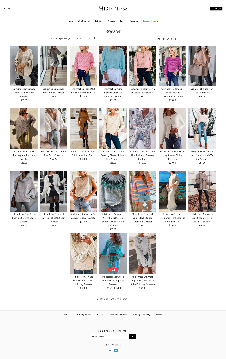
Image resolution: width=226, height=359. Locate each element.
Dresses (111, 21)
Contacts (100, 315)
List (99, 38)
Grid (89, 38)
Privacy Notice (84, 315)
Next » (126, 299)
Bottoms (133, 21)
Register (147, 21)
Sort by (53, 38)
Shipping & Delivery (141, 315)
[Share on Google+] (171, 39)
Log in (155, 21)
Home (70, 21)
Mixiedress (116, 345)
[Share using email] (176, 39)
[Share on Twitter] (168, 39)
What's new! (84, 21)
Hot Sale (99, 21)
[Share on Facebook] (164, 39)
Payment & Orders (118, 315)
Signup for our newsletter (113, 331)
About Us (68, 315)
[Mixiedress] (113, 4)
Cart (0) (216, 8)
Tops (122, 21)
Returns (158, 315)
